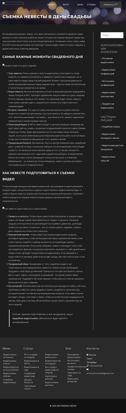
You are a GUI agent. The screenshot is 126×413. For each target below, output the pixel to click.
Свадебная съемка (111, 126)
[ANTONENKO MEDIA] (12, 4)
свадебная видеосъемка (25, 318)
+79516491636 (95, 365)
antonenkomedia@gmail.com (100, 373)
